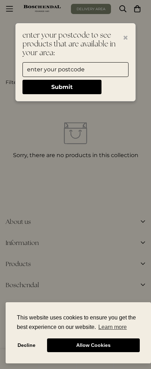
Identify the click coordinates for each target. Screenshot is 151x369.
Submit (62, 87)
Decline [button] (26, 345)
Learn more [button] (112, 327)
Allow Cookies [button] (93, 345)
